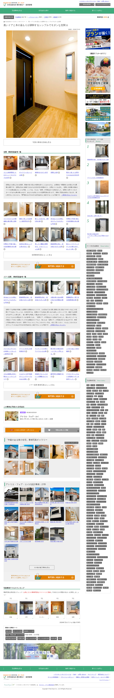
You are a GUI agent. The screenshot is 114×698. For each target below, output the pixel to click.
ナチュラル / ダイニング (101, 546)
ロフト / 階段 (105, 479)
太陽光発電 (105, 328)
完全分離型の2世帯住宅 (92, 353)
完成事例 (18, 17)
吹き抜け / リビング (98, 532)
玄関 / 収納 (98, 468)
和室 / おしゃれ (99, 584)
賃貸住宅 (99, 256)
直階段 (88, 418)
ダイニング (89, 399)
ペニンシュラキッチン (92, 358)
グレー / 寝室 (90, 576)
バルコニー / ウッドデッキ (93, 493)
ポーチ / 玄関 (90, 396)
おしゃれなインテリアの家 (93, 320)
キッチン (96, 399)
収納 (102, 407)
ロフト (102, 410)
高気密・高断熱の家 (91, 250)
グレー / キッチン (98, 559)
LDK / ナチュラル (91, 512)
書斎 (104, 429)
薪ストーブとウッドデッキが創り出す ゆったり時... (72, 246)
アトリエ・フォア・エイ (29, 416)
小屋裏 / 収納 (90, 479)
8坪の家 (94, 333)
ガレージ (104, 421)
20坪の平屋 (103, 369)
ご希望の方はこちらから (69, 195)
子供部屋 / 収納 (101, 582)
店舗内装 (89, 443)
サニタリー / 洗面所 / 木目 (92, 454)
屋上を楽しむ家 (101, 322)
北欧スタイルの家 (102, 317)
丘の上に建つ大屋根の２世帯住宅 (26, 522)
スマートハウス (90, 328)
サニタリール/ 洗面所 (102, 404)
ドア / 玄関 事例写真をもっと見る (42, 385)
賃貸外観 (89, 446)
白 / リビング (97, 534)
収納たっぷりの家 (91, 306)
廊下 (100, 429)
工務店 (46, 17)
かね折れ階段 (95, 418)
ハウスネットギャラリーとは (87, 1)
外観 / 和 (89, 390)
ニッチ (88, 440)
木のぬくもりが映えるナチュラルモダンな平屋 (57, 221)
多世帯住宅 (101, 353)
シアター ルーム (90, 283)
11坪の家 (89, 336)
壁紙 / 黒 (89, 521)
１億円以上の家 (90, 275)
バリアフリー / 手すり (101, 295)
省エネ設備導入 (90, 331)
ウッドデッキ (93, 415)
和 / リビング (90, 534)
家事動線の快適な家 (91, 264)
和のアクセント (90, 345)
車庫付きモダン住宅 (41, 172)
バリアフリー (90, 292)
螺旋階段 (98, 421)
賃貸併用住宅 (90, 361)
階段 (103, 415)
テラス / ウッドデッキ (92, 490)
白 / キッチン (90, 559)
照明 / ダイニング (91, 551)
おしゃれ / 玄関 (90, 393)
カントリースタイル (101, 364)
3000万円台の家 (90, 270)
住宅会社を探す (44, 10)
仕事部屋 (99, 432)
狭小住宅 (100, 250)
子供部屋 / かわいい (102, 579)
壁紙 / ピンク (90, 526)
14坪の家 (89, 339)
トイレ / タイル (90, 465)
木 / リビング (105, 534)
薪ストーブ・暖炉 (91, 437)
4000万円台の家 (99, 270)
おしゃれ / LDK (90, 510)
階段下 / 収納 (97, 479)
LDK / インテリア (100, 512)
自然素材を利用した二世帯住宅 (42, 522)
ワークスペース (90, 367)
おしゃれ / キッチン (91, 557)
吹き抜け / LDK (99, 510)
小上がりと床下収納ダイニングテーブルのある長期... (25, 376)
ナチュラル (97, 424)
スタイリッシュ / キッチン (93, 565)
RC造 (92, 300)
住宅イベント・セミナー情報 (100, 677)
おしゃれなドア (95, 440)
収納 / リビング (90, 540)
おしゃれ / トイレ (96, 407)
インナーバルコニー (101, 501)
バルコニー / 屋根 (101, 498)
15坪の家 (95, 339)
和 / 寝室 (102, 571)
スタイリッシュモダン (99, 426)
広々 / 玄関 (98, 507)
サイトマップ (92, 674)
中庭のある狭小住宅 (71, 502)
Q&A (98, 1)
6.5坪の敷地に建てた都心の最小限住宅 (71, 522)
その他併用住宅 (98, 361)
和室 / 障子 (105, 587)
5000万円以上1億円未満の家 (93, 272)
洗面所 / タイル (103, 454)
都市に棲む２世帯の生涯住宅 (11, 560)
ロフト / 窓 (89, 482)
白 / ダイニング (90, 546)
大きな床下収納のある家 (11, 541)
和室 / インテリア (97, 587)
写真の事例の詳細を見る (42, 142)
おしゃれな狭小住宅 (100, 331)
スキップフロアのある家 (102, 289)
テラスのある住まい (91, 322)
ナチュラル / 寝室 (91, 573)
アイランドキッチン (91, 356)
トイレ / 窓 (89, 462)
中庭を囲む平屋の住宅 (56, 541)
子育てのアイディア (91, 350)
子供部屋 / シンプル (91, 579)
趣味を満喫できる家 (91, 281)
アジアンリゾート (91, 364)
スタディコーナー (91, 432)
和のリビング (90, 342)
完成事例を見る (17, 10)
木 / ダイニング (102, 548)
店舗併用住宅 (102, 358)
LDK (96, 396)
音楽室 (88, 435)
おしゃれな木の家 (91, 325)
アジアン (89, 429)
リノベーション (104, 680)
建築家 (55, 17)
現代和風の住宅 (39, 541)
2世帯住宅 (89, 253)
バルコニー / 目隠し (91, 498)
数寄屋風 (95, 429)
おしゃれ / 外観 (100, 385)
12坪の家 (101, 336)
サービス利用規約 (53, 677)
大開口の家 (99, 303)
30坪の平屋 (96, 369)
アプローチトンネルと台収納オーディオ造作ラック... (72, 376)
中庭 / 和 (103, 487)
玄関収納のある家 (103, 314)
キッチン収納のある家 (92, 314)
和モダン (98, 345)
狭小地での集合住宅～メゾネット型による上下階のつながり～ (98, 235)
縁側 (99, 415)
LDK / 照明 (97, 515)
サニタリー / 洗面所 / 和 (92, 451)
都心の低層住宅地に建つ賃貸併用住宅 (42, 503)
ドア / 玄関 (105, 390)
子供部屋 (99, 347)
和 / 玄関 (104, 507)
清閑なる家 (54, 172)
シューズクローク (91, 473)
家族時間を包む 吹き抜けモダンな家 (98, 159)
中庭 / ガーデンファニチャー (93, 487)
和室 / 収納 (89, 590)
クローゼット (100, 473)
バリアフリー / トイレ (99, 292)
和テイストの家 (98, 300)
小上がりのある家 (91, 289)
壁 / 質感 (102, 529)
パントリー (89, 476)
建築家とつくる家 (100, 267)
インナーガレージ (91, 347)
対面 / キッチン (103, 399)
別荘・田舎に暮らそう (103, 264)
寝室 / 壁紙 (96, 571)
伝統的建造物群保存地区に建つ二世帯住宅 (11, 503)
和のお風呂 (97, 342)
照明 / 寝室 (99, 573)
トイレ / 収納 (96, 462)
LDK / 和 (96, 518)
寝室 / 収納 (89, 471)
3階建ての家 (89, 297)
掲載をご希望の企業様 (82, 677)
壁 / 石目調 (89, 532)
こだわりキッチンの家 (92, 259)
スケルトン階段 (90, 421)
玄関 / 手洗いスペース (92, 457)
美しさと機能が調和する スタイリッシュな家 (41, 246)
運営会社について (103, 674)
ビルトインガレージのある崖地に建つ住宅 (26, 503)
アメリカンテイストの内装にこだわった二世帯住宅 (10, 351)
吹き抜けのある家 (91, 303)
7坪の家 (88, 333)
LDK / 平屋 (103, 515)
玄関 (100, 390)
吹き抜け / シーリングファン (93, 504)
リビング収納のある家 (92, 311)
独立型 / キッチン (91, 401)
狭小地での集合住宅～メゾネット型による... (57, 351)
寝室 (98, 401)
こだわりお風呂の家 (102, 281)
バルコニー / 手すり (102, 496)
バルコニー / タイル (91, 496)
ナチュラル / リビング (92, 543)
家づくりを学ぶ (97, 10)
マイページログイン (102, 4)
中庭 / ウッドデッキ (98, 482)
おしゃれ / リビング (102, 537)
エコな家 (99, 325)
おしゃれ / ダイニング (92, 548)
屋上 (88, 424)
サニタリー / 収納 (102, 457)
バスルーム (93, 404)
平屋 (88, 300)
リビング (100, 396)
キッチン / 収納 (90, 468)
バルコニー (94, 412)
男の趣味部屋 (99, 367)
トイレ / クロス (104, 462)
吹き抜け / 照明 (90, 507)
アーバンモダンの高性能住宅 (95, 177)
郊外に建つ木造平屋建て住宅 (11, 522)
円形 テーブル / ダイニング (93, 554)
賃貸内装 (95, 443)
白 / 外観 (93, 385)
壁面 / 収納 (104, 468)
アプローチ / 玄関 (99, 393)
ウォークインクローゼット (93, 410)
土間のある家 (99, 283)
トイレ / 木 (98, 465)
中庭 (107, 410)
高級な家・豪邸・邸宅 (92, 261)
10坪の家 (105, 333)
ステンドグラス (100, 437)
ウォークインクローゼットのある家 (95, 308)
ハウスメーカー (33, 17)
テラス (88, 412)
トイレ (88, 407)
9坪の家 (99, 333)
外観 (88, 385)
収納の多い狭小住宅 (55, 522)
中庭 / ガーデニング (99, 485)
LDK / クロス (90, 518)
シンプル (104, 424)
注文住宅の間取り (91, 256)
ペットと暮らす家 (91, 286)
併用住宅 (101, 259)
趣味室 (104, 432)
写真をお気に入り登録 (62, 430)
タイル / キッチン (91, 568)
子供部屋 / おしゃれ (91, 582)
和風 (92, 424)
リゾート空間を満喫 (103, 261)
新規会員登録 (87, 4)
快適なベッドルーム (101, 286)
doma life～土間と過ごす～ (95, 215)
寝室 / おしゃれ (100, 568)
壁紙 (93, 435)
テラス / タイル (102, 490)
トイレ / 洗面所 (90, 460)
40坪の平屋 (89, 369)
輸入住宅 (106, 303)
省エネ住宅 (98, 328)
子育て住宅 (104, 253)
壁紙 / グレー (95, 521)
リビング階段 (103, 418)
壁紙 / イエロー (100, 523)
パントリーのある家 (91, 317)
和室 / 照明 (89, 587)
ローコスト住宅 (90, 267)
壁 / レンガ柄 (95, 529)
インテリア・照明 (100, 435)
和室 (100, 339)
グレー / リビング (102, 543)
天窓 (106, 412)
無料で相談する (70, 10)
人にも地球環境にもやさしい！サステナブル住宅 (10, 175)
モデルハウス (97, 297)
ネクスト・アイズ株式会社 (46, 685)
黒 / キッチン (90, 562)
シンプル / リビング (91, 537)
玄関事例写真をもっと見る (42, 255)
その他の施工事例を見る (42, 567)
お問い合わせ (105, 1)
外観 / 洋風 (95, 390)
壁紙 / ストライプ (104, 526)
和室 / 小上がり (97, 590)
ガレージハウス (96, 253)
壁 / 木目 (89, 529)
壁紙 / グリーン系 (91, 523)
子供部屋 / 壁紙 (90, 584)
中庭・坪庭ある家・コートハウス (94, 278)
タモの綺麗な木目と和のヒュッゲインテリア (10, 376)
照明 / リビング (99, 540)
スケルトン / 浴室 (99, 460)
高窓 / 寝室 (97, 576)
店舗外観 (101, 443)
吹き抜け (101, 412)
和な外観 (104, 342)
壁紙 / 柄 (96, 526)
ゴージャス (89, 426)
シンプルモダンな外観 (101, 387)
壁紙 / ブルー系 (103, 521)
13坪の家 (95, 336)
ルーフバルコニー (91, 501)
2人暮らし (104, 297)
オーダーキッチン (102, 356)
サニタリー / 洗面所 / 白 (92, 448)
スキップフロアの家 (25, 541)
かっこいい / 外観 (91, 387)
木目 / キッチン (98, 562)
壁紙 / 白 (102, 518)
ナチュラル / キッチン (102, 557)
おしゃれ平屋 (90, 372)
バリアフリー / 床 (91, 295)
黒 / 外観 (95, 446)
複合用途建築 (104, 440)
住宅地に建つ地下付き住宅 (57, 503)
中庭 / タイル (90, 485)
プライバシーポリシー (67, 677)
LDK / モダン (90, 515)
